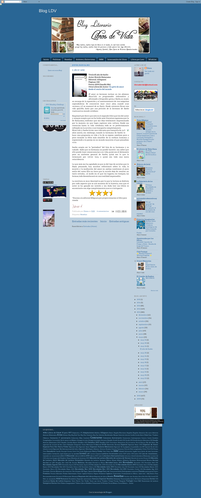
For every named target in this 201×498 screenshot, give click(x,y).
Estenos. (96, 449)
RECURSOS (150, 278)
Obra (73, 471)
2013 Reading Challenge (55, 104)
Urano (135, 481)
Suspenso (67, 481)
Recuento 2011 (60, 476)
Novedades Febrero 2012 (73, 467)
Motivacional (141, 460)
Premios (46, 473)
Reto (143, 476)
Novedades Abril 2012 (151, 462)
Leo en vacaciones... (150, 454)
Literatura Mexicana (143, 456)
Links (100, 456)
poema (147, 471)
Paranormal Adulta (116, 471)
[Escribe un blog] (119, 211)
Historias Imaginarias (146, 219)
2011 (139, 312)
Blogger (109, 492)
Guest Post (75, 451)
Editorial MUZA (100, 444)
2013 (139, 306)
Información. (128, 451)
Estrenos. (103, 449)
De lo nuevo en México (69, 440)
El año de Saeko (78, 70)
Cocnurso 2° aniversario (60, 438)
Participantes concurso (130, 471)
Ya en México (113, 483)
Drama (84, 444)
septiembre (143, 324)
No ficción (73, 462)
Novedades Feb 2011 (58, 467)
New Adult (65, 462)
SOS (157, 479)
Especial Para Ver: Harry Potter (55, 447)
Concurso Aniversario (112, 438)
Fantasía (114, 449)
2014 (139, 303)
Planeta (141, 471)
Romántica (72, 479)
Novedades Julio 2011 (105, 467)
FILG (148, 449)
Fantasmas (120, 449)
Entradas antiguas (119, 221)
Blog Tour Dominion (87, 435)
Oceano (78, 471)
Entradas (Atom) (90, 226)
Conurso (144, 438)
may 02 (144, 378)
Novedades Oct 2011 (118, 469)
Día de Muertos (141, 442)
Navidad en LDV (49, 462)
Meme (114, 460)
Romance (64, 479)
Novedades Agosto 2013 (84, 465)
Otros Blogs (97, 471)
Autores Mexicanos (50, 435)
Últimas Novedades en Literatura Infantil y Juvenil (151, 189)
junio (141, 334)
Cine (146, 435)
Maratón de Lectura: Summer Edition (97, 460)
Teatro (73, 481)
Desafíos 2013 (105, 442)
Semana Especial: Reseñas (103, 479)
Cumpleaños (47, 440)
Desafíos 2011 (83, 442)
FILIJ (151, 449)
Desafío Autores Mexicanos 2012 (143, 440)
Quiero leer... (142, 473)
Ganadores (51, 451)
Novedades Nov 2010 (83, 469)
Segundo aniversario (84, 479)
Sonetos (139, 479)
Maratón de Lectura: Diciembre (71, 460)
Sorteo (152, 479)
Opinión (90, 471)
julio (141, 331)
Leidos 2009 (122, 454)
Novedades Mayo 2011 (66, 469)
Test (82, 481)
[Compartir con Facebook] (123, 211)
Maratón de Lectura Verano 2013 (141, 458)
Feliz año (127, 449)
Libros (77, 456)
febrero (142, 389)
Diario (65, 444)
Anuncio (142, 433)
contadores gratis (50, 185)
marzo (141, 385)
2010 (139, 396)
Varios (54, 483)
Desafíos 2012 (93, 442)
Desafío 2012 (121, 440)
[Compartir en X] (121, 211)
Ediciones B (90, 444)
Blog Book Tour (75, 435)
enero (141, 392)
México (119, 460)
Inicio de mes (146, 451)
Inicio (46, 59)
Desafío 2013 (129, 440)
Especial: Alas (74, 447)
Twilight (129, 481)
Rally (148, 473)
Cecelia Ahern (139, 435)
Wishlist (152, 59)
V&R (139, 481)
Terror (78, 481)
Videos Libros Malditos (84, 483)
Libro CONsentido (67, 456)
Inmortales (154, 451)
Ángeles (135, 433)
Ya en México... (123, 483)
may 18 (144, 362)
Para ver (106, 471)
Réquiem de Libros (100, 476)
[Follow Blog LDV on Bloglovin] (144, 111)
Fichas (145, 449)
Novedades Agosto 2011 (52, 465)
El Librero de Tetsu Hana (147, 149)
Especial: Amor (84, 447)
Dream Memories (144, 261)
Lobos (48, 458)
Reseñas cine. (128, 476)
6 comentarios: (103, 211)
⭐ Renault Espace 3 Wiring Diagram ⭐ (144, 254)
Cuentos (155, 438)
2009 (139, 399)
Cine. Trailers (153, 435)
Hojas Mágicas (142, 120)
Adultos (97, 433)
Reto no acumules (49, 479)
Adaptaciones (88, 433)
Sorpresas (145, 479)
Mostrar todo (154, 290)
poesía (151, 471)
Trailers (105, 481)
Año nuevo (149, 433)
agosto (141, 328)
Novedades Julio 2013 (121, 467)
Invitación (55, 454)
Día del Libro (150, 442)
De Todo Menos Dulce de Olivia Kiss (151, 153)
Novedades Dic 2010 (98, 465)
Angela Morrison (120, 433)
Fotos (44, 451)
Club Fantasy (142, 252)
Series (132, 479)
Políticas (57, 59)
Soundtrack (46, 481)
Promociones (117, 473)
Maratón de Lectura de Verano (118, 458)
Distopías (70, 444)
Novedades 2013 (139, 462)
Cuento (149, 438)
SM (136, 479)
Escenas (117, 444)
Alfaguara (104, 433)
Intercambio (47, 454)
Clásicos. (46, 438)
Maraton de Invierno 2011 (80, 458)
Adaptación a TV (77, 433)
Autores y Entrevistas (85, 59)
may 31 (144, 340)
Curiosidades (56, 440)
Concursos (126, 438)
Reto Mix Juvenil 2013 (151, 476)
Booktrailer (109, 435)
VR (101, 483)
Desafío (115, 440)
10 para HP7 (67, 433)
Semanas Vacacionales (122, 479)
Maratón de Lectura (98, 458)
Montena (132, 460)
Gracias (69, 451)
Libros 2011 (94, 456)
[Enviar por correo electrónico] (117, 211)
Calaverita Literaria (124, 435)
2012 (139, 309)
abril (141, 382)
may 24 (144, 356)
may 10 (144, 372)
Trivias (116, 481)
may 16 (144, 369)
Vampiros (47, 483)
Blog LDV (48, 10)
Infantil (121, 451)
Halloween (88, 451)
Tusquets (122, 481)
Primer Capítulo (82, 473)
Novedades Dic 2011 (112, 465)
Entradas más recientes (85, 221)
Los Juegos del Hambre (58, 458)
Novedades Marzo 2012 (50, 469)
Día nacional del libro (55, 444)
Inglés (135, 451)
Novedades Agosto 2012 (69, 465)
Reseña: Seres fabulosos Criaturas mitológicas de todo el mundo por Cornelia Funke (147, 227)
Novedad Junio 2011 (114, 462)
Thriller (86, 481)
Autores (155, 433)
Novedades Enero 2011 (127, 465)
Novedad (88, 462)
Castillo (132, 435)
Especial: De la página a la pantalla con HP (129, 447)
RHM (58, 479)
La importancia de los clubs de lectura (151, 265)
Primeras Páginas (92, 473)
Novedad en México (98, 462)
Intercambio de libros (117, 59)
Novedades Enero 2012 (143, 465)
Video (59, 483)
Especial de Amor (150, 444)
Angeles (129, 433)
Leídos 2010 (130, 454)
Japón (61, 454)
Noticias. (81, 462)
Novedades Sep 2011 (150, 469)
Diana (52, 108)
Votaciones (96, 483)
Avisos (65, 435)
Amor (111, 433)
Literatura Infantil (130, 456)
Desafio (110, 440)
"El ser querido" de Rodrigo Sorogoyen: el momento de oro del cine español (146, 208)
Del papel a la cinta (82, 440)
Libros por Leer (137, 59)
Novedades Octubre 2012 (135, 469)
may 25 (144, 353)
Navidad (155, 460)
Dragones (77, 444)
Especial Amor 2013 (135, 444)
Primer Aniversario (70, 473)
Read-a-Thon (154, 473)
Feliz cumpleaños (136, 449)
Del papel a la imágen (94, 440)
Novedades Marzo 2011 (150, 467)
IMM (101, 59)
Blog (69, 435)
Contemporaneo (136, 438)
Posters (155, 471)
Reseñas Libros (137, 476)
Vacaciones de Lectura (150, 481)
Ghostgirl (64, 451)
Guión (82, 451)
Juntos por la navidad (71, 454)
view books (63, 120)
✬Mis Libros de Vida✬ (52, 433)
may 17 (144, 366)
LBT (88, 454)
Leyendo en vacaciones (51, 456)
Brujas (115, 435)
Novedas (53, 471)
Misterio (126, 460)
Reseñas (68, 59)
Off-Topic (84, 471)
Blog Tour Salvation (98, 435)
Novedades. (46, 471)
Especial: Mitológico (86, 449)
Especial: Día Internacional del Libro (66, 449)
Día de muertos (130, 442)
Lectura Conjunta (95, 454)
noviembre (143, 318)
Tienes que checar (95, 481)
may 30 (144, 343)
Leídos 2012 (137, 454)
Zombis (131, 483)
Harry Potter (97, 451)
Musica (149, 460)
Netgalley (58, 462)
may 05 (144, 375)
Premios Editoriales (56, 473)
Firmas (156, 449)
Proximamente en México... (130, 473)
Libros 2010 (85, 456)
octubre (142, 321)
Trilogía (110, 481)
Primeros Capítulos (106, 473)
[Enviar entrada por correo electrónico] (112, 211)
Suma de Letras (57, 481)
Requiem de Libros (86, 476)
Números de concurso (64, 471)
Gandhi (58, 451)
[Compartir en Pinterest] (125, 211)
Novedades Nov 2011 (101, 469)
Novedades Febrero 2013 (89, 467)
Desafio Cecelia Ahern (69, 442)
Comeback (86, 438)
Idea (112, 451)
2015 (139, 299)
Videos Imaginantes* (68, 483)
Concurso (96, 437)
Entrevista (110, 444)
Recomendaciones (49, 476)
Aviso (60, 435)
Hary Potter (106, 451)
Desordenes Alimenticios (118, 442)
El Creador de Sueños (145, 276)
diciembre (143, 315)
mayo (141, 337)
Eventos (108, 449)
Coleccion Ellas (76, 438)
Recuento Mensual (71, 476)
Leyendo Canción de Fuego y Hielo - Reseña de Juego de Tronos (146, 244)
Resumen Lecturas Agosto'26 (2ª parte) (151, 171)
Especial (124, 444)
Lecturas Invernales (109, 454)
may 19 (144, 359)
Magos (69, 458)
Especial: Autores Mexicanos (102, 447)
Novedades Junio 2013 (134, 467)
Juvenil (82, 453)
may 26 (144, 346)
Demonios (104, 440)
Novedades (128, 462)
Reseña (110, 476)
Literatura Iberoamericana (113, 456)
